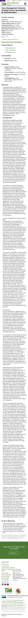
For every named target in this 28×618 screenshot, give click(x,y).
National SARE (5, 573)
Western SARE (5, 579)
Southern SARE (5, 578)
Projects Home (5, 564)
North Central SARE (6, 574)
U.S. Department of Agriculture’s (12, 604)
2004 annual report (11, 52)
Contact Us (15, 580)
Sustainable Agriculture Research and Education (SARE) (12, 600)
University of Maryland (19, 602)
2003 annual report (11, 50)
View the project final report (12, 42)
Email (3, 37)
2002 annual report (11, 48)
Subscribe (12, 553)
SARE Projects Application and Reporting (11, 569)
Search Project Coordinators (8, 567)
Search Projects (5, 566)
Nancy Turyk (5, 36)
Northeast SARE (5, 576)
